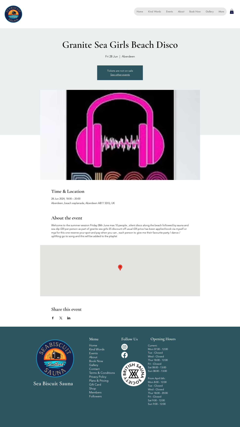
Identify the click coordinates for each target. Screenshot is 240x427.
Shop (92, 388)
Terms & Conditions (102, 373)
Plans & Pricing (98, 380)
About (93, 357)
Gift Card (95, 384)
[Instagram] (124, 347)
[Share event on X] (60, 318)
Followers (95, 396)
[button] (232, 11)
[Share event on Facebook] (52, 318)
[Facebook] (124, 355)
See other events (120, 74)
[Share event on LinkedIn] (68, 318)
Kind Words (96, 349)
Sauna (27, 18)
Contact (94, 369)
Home (93, 345)
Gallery (93, 365)
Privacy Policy (97, 377)
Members (95, 392)
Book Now (96, 361)
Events (93, 353)
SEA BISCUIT (33, 14)
